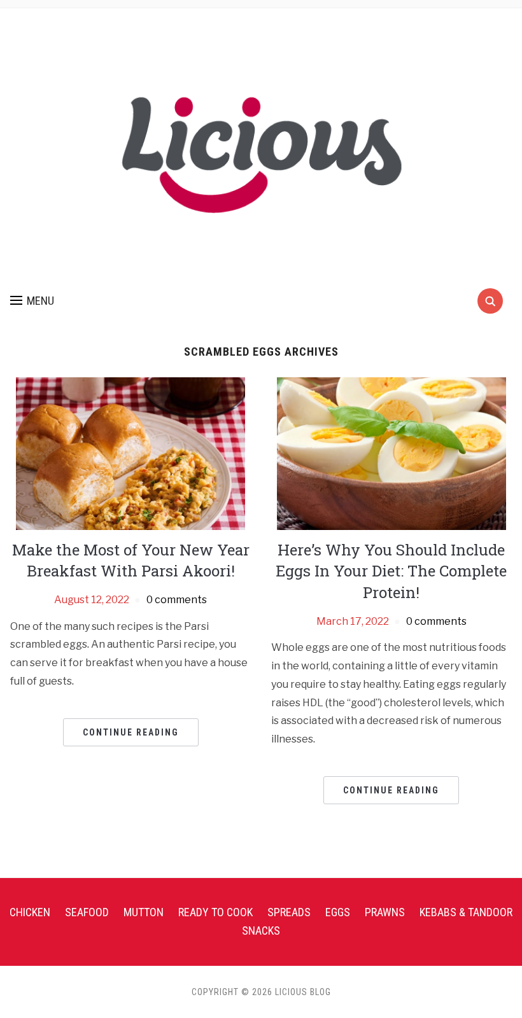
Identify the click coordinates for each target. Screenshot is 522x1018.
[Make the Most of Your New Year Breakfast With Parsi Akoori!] (130, 453)
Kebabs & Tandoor (466, 912)
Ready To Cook (215, 912)
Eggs (337, 912)
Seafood (87, 912)
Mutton (143, 912)
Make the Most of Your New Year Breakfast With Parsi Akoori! (131, 561)
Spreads (289, 912)
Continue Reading (131, 732)
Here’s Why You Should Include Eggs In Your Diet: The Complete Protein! (391, 571)
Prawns (385, 912)
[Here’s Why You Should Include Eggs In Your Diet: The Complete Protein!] (391, 453)
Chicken (30, 912)
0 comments (176, 600)
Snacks (261, 930)
